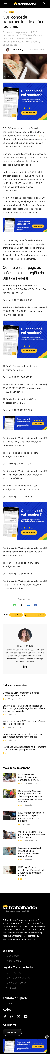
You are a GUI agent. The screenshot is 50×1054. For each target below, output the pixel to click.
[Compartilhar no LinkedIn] (28, 605)
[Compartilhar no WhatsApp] (14, 605)
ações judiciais (16, 615)
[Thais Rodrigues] (8, 50)
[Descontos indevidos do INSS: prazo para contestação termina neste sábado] (9, 851)
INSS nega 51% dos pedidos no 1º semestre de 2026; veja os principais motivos (24, 748)
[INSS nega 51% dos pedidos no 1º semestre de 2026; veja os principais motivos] (9, 870)
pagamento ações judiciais (34, 615)
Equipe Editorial (13, 960)
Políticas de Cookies (16, 982)
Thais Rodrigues (19, 50)
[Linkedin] (25, 667)
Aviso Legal (11, 987)
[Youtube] (26, 1017)
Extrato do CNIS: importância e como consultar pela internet (21, 694)
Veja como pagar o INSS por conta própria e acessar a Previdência (31, 835)
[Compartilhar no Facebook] (35, 605)
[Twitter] (19, 1017)
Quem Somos (12, 955)
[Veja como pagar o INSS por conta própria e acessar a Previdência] (9, 834)
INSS (11, 12)
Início (5, 12)
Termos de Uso (13, 972)
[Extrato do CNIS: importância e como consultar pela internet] (9, 777)
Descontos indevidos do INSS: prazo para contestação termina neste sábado (23, 735)
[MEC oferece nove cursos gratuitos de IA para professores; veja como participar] (9, 815)
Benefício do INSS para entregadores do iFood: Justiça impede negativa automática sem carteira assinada (24, 708)
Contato (10, 1003)
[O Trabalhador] (25, 3)
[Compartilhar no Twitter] (21, 605)
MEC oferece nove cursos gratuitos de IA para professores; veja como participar (31, 816)
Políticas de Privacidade (18, 977)
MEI (19, 824)
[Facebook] (5, 1017)
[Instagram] (12, 1017)
